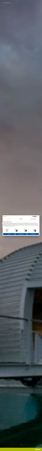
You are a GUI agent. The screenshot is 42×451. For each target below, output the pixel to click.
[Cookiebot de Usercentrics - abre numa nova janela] (33, 216)
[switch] (16, 230)
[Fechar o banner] (38, 216)
